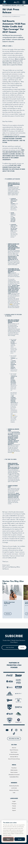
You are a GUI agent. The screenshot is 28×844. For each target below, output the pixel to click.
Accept (19, 839)
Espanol (14, 810)
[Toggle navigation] (23, 2)
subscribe (22, 647)
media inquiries (14, 770)
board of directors (14, 750)
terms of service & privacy (14, 759)
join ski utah (14, 788)
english (14, 801)
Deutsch (14, 808)
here (11, 303)
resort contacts (14, 772)
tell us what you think (14, 738)
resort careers (14, 752)
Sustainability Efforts (14, 776)
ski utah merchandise (14, 754)
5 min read (8, 613)
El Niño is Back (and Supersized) (9, 602)
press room (14, 767)
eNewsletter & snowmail (14, 774)
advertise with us (14, 756)
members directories (14, 790)
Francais (14, 806)
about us (14, 747)
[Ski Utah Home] (4, 2)
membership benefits (14, 785)
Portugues (14, 803)
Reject (8, 839)
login (14, 792)
